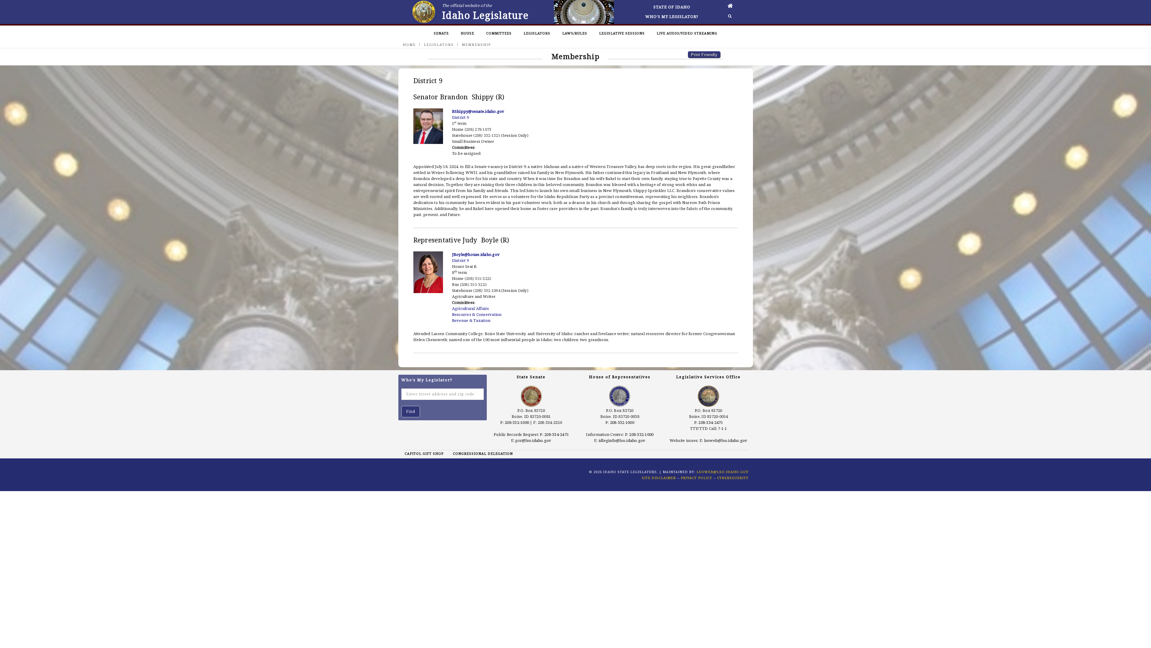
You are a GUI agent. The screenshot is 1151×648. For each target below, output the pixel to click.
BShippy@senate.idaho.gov (478, 111)
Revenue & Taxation (471, 320)
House (467, 33)
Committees (499, 33)
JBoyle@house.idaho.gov (476, 254)
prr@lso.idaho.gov (533, 440)
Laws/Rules (574, 33)
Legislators (537, 33)
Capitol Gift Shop (424, 453)
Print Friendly (704, 54)
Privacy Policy (696, 478)
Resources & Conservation (477, 314)
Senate (441, 33)
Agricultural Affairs (470, 308)
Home (409, 44)
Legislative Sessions (622, 33)
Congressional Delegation (483, 453)
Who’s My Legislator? (671, 16)
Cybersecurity (732, 478)
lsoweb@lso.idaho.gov (726, 440)
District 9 (460, 117)
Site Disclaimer (659, 478)
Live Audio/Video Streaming (687, 33)
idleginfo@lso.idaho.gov (622, 440)
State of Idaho (671, 7)
